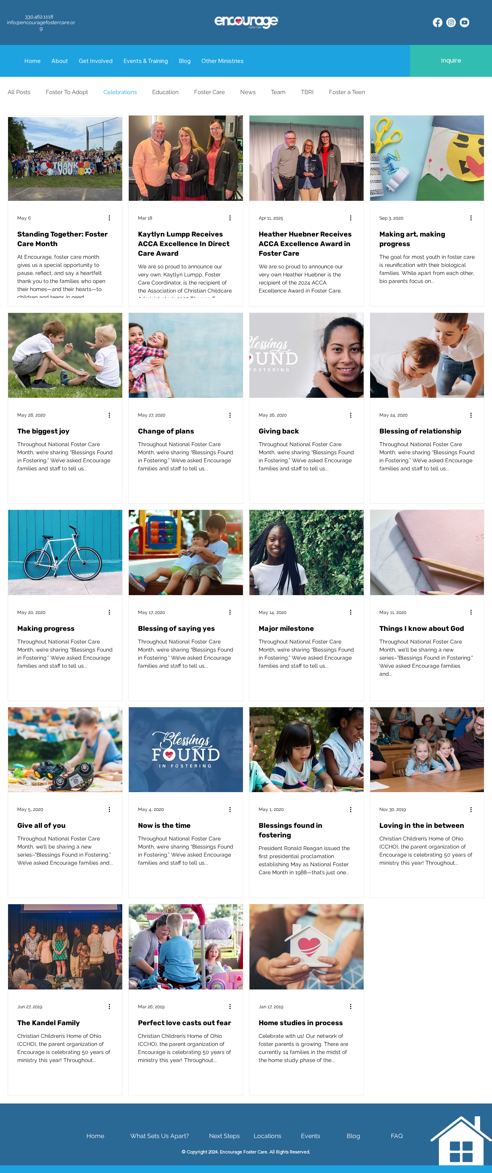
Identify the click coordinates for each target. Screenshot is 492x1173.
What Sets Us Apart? (159, 1136)
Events (310, 1136)
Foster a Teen (347, 92)
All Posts (19, 92)
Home (95, 1136)
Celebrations (120, 92)
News (248, 92)
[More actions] (111, 218)
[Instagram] (451, 22)
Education (165, 92)
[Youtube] (464, 22)
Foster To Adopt (67, 92)
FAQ (397, 1136)
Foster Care (209, 92)
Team (278, 92)
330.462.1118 (39, 17)
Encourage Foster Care (243, 1152)
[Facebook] (437, 22)
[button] (223, 61)
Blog (353, 1136)
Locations (267, 1136)
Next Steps (224, 1136)
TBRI (307, 92)
